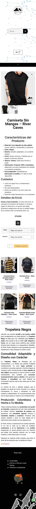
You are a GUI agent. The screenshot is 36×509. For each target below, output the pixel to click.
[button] (18, 64)
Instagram (6, 444)
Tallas (5, 230)
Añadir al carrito (21, 246)
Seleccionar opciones (9, 287)
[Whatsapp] (20, 495)
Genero (5, 236)
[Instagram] (18, 223)
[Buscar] (25, 31)
